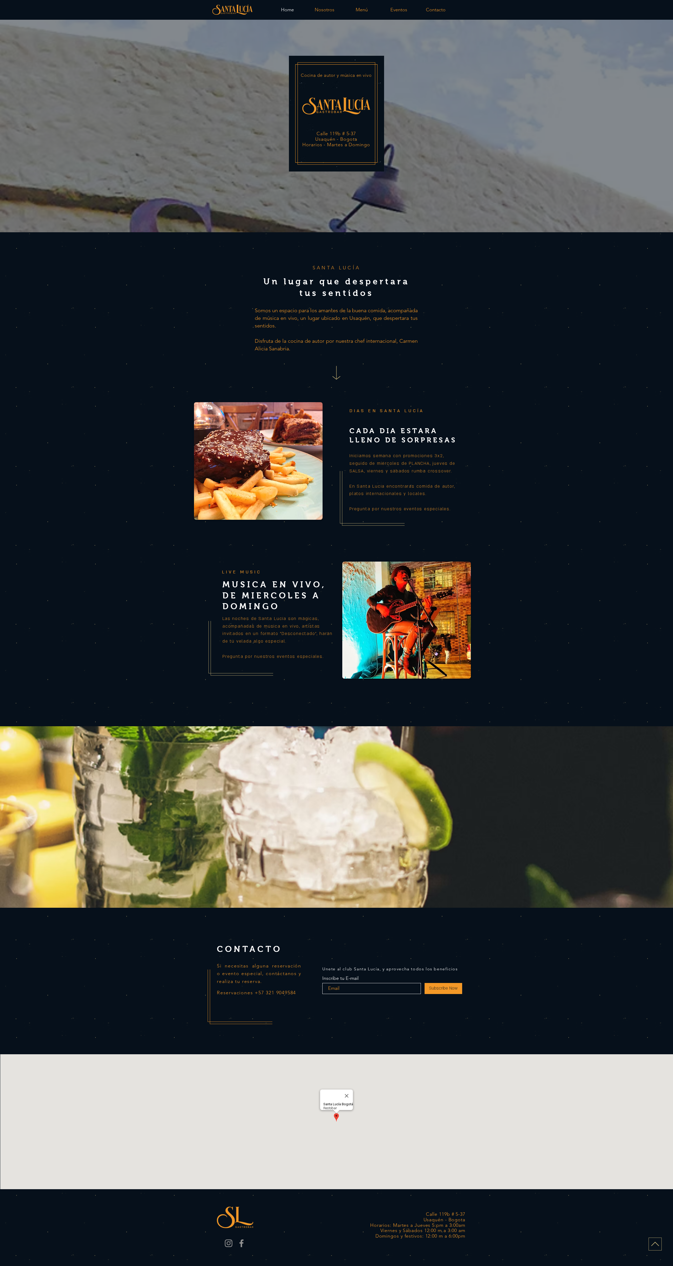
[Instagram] (228, 1243)
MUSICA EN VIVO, (274, 584)
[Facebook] (241, 1243)
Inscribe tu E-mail (340, 978)
